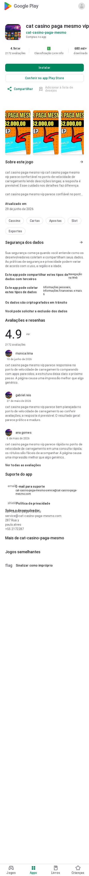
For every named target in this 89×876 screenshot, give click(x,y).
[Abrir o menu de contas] (81, 6)
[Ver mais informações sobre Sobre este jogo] (81, 162)
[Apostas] (55, 220)
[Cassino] (14, 220)
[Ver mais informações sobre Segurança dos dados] (81, 242)
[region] (44, 50)
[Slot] (74, 220)
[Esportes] (15, 231)
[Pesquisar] (61, 6)
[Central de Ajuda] (71, 6)
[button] (61, 53)
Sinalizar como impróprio (29, 565)
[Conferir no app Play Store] (44, 78)
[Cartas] (34, 220)
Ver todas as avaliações (23, 465)
